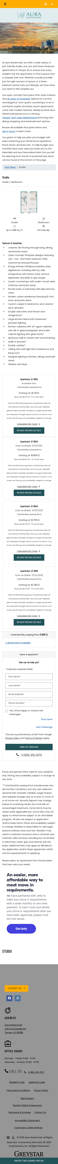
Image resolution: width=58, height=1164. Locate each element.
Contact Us (15, 988)
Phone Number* (16, 703)
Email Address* (16, 694)
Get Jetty (21, 928)
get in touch (8, 131)
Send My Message (29, 746)
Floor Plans (10, 167)
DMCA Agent (28, 1098)
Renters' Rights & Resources (28, 1105)
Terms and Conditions (19, 1090)
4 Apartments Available (17, 642)
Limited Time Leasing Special (29, 1160)
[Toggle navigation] (5, 4)
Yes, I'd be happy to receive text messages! (26, 712)
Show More (47, 719)
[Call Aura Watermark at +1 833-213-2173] (52, 4)
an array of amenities (18, 98)
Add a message (44, 727)
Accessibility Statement (28, 1120)
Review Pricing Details (30, 430)
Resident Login (18, 1082)
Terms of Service (34, 738)
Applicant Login (37, 1082)
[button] (46, 4)
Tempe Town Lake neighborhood (19, 117)
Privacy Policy (12, 738)
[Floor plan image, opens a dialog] (29, 202)
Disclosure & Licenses (20, 1112)
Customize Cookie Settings (28, 1127)
